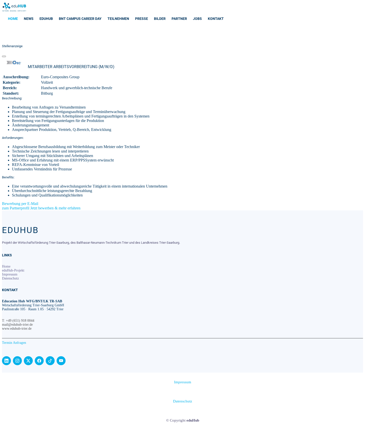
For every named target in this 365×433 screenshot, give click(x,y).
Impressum (9, 274)
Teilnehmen (118, 19)
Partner (179, 19)
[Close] (4, 56)
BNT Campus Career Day (80, 19)
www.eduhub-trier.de (17, 328)
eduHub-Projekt (13, 270)
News (29, 19)
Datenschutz (10, 278)
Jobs (197, 19)
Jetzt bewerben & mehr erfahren (55, 208)
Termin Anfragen (14, 343)
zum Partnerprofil (16, 208)
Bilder (160, 19)
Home (13, 19)
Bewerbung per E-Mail (20, 203)
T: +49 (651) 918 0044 (18, 320)
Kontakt (216, 19)
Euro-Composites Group (60, 77)
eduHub (46, 19)
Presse (141, 19)
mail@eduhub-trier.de (17, 324)
